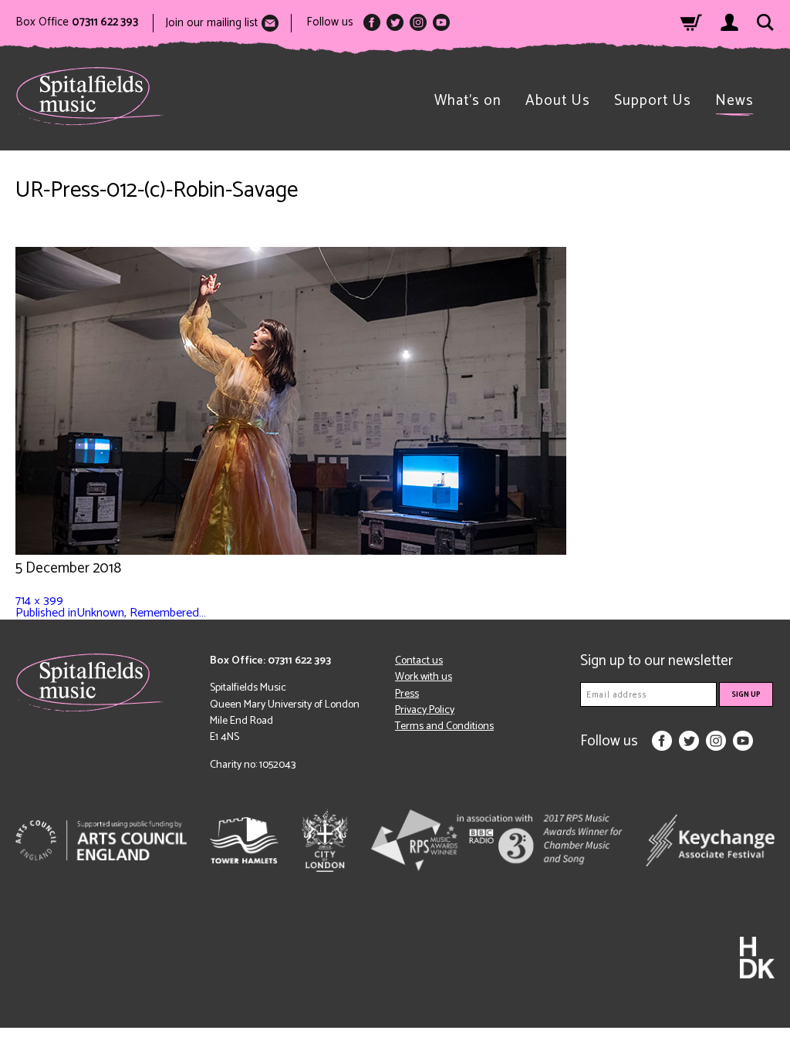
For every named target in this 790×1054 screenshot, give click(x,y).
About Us (557, 101)
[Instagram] (418, 22)
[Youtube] (441, 22)
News (734, 101)
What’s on (467, 101)
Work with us (423, 677)
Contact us (419, 661)
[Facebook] (372, 22)
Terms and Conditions (444, 726)
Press (407, 694)
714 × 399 (39, 600)
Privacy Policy (424, 710)
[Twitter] (395, 22)
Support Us (652, 101)
